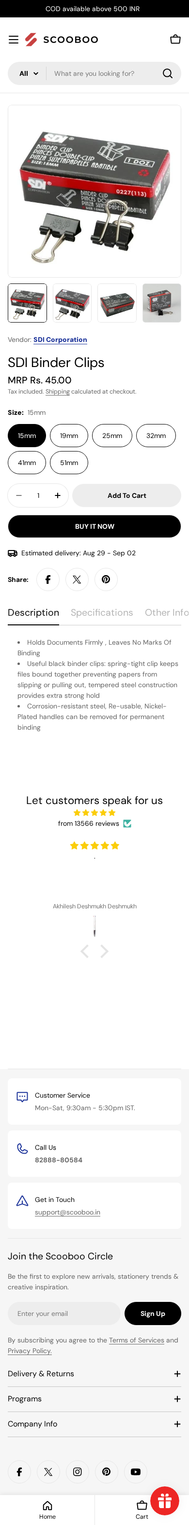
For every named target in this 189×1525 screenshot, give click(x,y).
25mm (112, 435)
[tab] (33, 616)
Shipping (58, 391)
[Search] (167, 73)
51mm (69, 462)
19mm (69, 435)
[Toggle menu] (13, 39)
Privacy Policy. (30, 1350)
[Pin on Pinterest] (106, 579)
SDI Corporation (60, 339)
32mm (156, 435)
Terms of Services (136, 1340)
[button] (87, 951)
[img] (94, 812)
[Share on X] (77, 579)
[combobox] (94, 73)
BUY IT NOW (94, 526)
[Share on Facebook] (48, 579)
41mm (27, 462)
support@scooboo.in (67, 1212)
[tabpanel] (94, 685)
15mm (27, 435)
